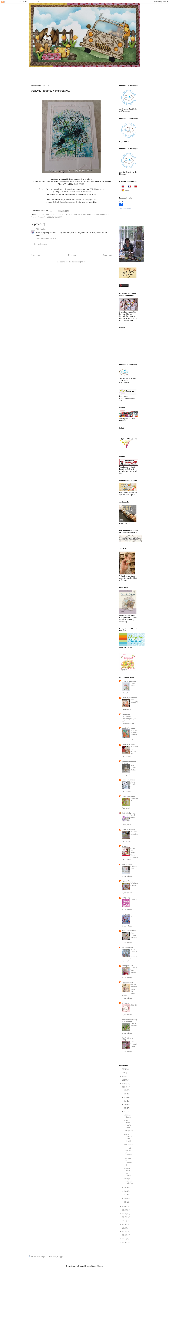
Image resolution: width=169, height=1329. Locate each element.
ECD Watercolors (96, 189)
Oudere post (107, 255)
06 (125, 1112)
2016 (124, 1221)
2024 (124, 1076)
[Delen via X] (64, 211)
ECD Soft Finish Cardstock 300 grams (76, 192)
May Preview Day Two (133, 935)
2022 (124, 1083)
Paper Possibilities (129, 931)
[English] (122, 187)
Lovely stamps (127, 982)
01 (125, 1202)
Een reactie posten (40, 244)
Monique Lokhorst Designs (129, 762)
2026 (124, 1069)
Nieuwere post (36, 255)
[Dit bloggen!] (61, 211)
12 (125, 1090)
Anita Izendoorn (123, 202)
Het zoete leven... (128, 947)
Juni (131, 916)
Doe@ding (126, 898)
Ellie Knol (40, 229)
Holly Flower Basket (133, 767)
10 (125, 1097)
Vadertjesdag (128, 1131)
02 (125, 1198)
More (127, 191)
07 (125, 1108)
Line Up (133, 900)
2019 (124, 1210)
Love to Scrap (127, 881)
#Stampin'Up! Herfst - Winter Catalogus (134, 852)
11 (125, 1094)
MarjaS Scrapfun (128, 728)
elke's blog (126, 714)
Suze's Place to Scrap (127, 1039)
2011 (124, 1239)
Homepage (72, 255)
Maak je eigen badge (125, 208)
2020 (124, 1206)
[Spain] (122, 191)
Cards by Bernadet (129, 698)
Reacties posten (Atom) (77, 262)
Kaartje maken (127, 966)
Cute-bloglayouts (128, 813)
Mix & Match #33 (132, 784)
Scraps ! (125, 846)
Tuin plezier (128, 1145)
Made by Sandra (128, 780)
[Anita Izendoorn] (121, 206)
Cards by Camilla (128, 745)
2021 (124, 1087)
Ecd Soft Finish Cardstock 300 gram (64, 214)
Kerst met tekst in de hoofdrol (134, 732)
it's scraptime (127, 864)
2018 (124, 1214)
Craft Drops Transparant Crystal (68, 202)
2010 (124, 1242)
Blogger (100, 1266)
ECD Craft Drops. (43, 214)
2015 (124, 1224)
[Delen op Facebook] (66, 211)
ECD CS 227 (79, 184)
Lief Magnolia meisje (133, 1044)
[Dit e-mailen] (59, 211)
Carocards (126, 914)
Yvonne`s (125, 1003)
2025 (124, 1073)
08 (125, 1104)
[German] (135, 187)
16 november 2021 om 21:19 (46, 239)
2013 (124, 1231)
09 (125, 1101)
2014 (124, 1228)
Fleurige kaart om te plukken (128, 1181)
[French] (129, 187)
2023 (124, 1080)
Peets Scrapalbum (129, 681)
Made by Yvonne (128, 830)
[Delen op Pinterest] (68, 211)
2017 (124, 1217)
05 (125, 1188)
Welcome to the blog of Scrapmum (129, 1020)
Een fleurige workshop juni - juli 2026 (129, 718)
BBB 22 (133, 1005)
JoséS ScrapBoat (128, 796)
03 (125, 1195)
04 (125, 1191)
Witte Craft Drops (83, 199)
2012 (124, 1235)
